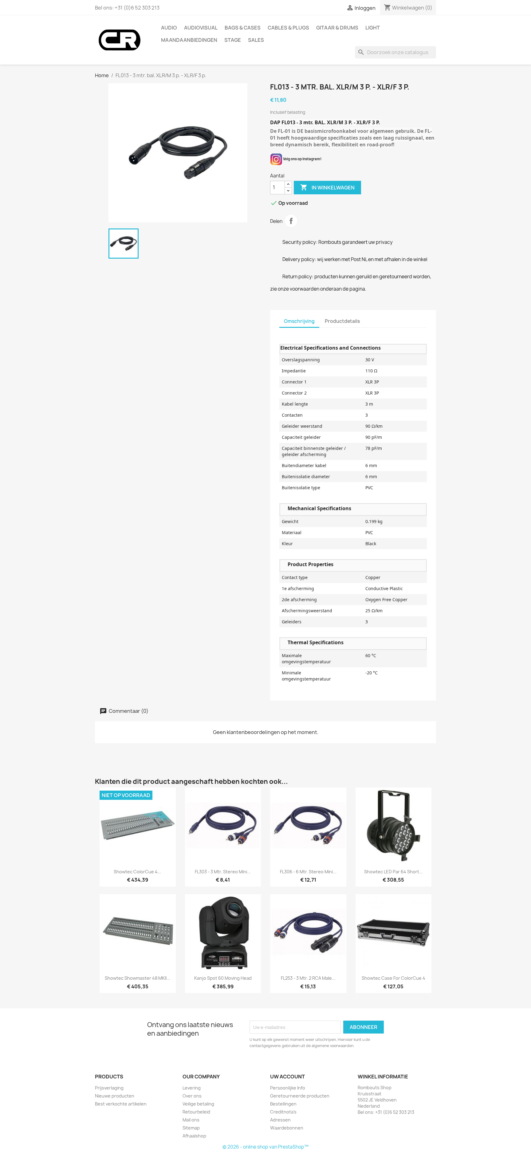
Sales (256, 40)
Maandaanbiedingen (189, 40)
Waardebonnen (286, 1128)
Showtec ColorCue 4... (137, 872)
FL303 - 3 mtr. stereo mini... (223, 872)
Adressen (280, 1120)
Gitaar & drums (337, 27)
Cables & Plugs (288, 27)
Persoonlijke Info (287, 1088)
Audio (169, 27)
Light (372, 27)
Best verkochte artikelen (121, 1104)
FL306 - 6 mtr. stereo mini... (308, 872)
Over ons (192, 1096)
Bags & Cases (243, 27)
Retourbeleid (196, 1112)
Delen (291, 221)
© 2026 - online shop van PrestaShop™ (265, 1147)
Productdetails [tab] (342, 321)
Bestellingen (283, 1104)
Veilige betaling (198, 1104)
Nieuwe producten (114, 1096)
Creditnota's (283, 1112)
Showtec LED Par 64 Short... (393, 872)
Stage (232, 40)
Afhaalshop (194, 1136)
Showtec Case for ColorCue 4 (393, 978)
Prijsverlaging (109, 1088)
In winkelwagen (327, 187)
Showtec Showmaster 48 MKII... (137, 978)
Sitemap (191, 1128)
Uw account (287, 1076)
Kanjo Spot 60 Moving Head (223, 978)
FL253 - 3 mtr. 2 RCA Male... (308, 978)
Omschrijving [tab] (299, 321)
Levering (192, 1088)
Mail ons (191, 1120)
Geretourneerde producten (299, 1096)
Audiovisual (201, 27)
